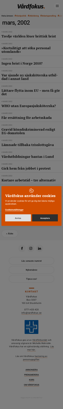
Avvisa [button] (18, 218)
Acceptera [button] (45, 218)
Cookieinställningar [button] (14, 210)
